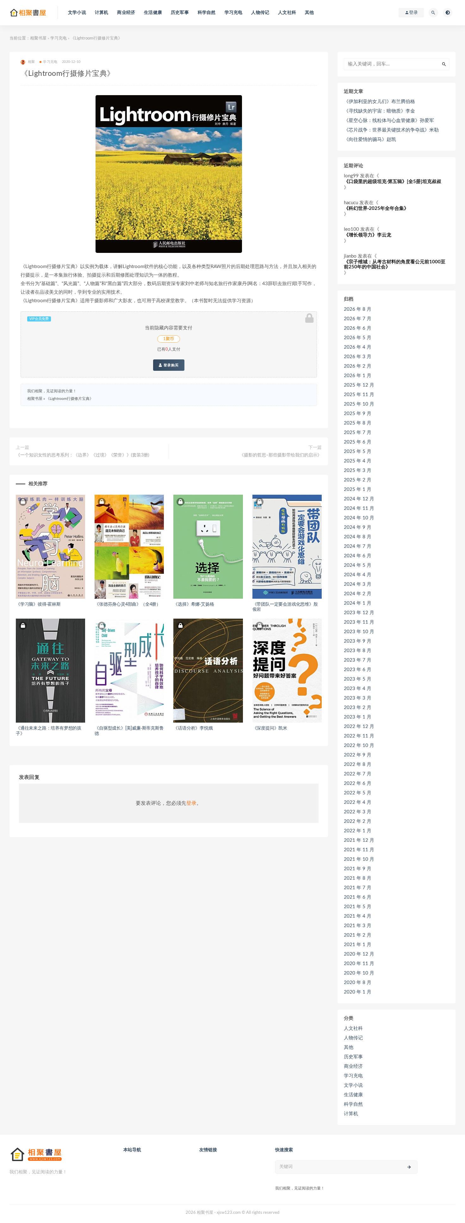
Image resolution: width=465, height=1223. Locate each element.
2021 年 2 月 (357, 935)
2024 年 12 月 (359, 499)
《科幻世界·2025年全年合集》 (376, 208)
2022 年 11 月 (359, 736)
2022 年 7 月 (357, 774)
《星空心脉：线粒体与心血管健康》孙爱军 (389, 120)
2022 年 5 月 (357, 793)
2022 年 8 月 (357, 764)
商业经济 (126, 12)
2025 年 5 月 (357, 451)
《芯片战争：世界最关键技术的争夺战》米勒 (391, 130)
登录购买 (170, 365)
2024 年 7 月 (357, 546)
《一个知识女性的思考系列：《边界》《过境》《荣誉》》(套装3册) (82, 455)
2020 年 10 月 (359, 973)
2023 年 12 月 (359, 612)
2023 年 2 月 (357, 707)
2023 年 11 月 (359, 622)
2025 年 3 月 (357, 470)
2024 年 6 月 (357, 555)
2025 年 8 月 (357, 423)
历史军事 (180, 12)
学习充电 (234, 12)
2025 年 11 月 (359, 394)
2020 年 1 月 (357, 992)
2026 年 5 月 (357, 337)
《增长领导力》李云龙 (367, 235)
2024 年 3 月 (357, 584)
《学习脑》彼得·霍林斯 (38, 604)
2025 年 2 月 (357, 480)
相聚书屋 (38, 38)
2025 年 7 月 (357, 432)
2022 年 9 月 (357, 755)
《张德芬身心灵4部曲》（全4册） (128, 604)
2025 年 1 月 (357, 489)
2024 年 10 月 (359, 518)
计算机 (101, 12)
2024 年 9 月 (357, 527)
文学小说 (77, 12)
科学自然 (207, 12)
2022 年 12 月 (359, 726)
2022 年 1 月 (357, 831)
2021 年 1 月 (357, 944)
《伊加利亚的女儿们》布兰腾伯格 (379, 101)
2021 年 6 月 (357, 897)
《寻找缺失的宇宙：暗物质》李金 (379, 111)
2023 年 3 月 (357, 698)
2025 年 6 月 (357, 442)
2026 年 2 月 (357, 366)
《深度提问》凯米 (269, 728)
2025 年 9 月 (357, 413)
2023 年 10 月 (359, 631)
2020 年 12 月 (359, 954)
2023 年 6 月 (357, 669)
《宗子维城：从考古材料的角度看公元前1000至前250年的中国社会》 (394, 265)
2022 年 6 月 (357, 783)
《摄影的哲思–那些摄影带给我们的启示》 (280, 455)
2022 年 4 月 (357, 802)
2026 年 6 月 (357, 328)
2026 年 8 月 (357, 309)
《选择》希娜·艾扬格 (193, 604)
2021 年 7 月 (357, 887)
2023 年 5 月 (357, 679)
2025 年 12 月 (359, 385)
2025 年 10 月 (359, 404)
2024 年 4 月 (357, 574)
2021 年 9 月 (357, 868)
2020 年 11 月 (359, 963)
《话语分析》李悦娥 (193, 728)
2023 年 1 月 (357, 717)
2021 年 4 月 (357, 916)
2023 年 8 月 (357, 650)
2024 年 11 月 (359, 508)
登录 (191, 803)
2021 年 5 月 (357, 906)
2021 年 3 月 (357, 925)
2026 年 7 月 (357, 318)
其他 (309, 12)
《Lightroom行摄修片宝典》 (69, 399)
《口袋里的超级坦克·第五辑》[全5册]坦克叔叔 (392, 181)
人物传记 (260, 12)
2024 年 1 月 (357, 603)
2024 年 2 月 (357, 593)
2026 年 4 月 (357, 347)
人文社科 (287, 12)
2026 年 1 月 (357, 375)
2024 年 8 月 (357, 537)
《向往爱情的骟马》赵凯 (370, 139)
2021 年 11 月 (359, 849)
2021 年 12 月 (359, 840)
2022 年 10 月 (359, 745)
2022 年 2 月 (357, 821)
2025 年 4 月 (357, 461)
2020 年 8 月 (357, 982)
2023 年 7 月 (357, 660)
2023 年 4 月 (357, 688)
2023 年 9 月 (357, 641)
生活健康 (153, 12)
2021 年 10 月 (359, 859)
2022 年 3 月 (357, 812)
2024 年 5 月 (357, 565)
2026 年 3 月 (357, 356)
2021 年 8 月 (357, 878)
